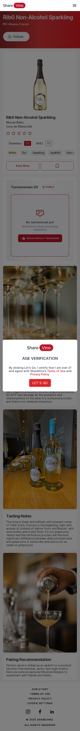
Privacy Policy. (40, 374)
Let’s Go (40, 383)
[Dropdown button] (74, 5)
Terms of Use (56, 371)
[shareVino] (14, 5)
